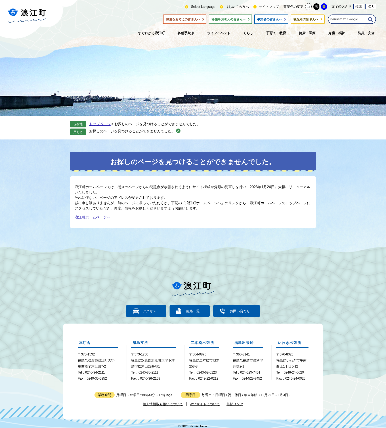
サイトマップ (269, 6)
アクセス (149, 311)
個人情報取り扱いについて (163, 404)
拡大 (370, 6)
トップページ (100, 124)
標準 (358, 6)
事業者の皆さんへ (269, 19)
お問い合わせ (240, 311)
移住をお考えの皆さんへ (229, 19)
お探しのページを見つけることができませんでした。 (132, 131)
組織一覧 (193, 311)
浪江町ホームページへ (92, 217)
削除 (178, 131)
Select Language (203, 6)
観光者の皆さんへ (306, 19)
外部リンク (235, 404)
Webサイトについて (205, 404)
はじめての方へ (237, 6)
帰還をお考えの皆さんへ (183, 19)
